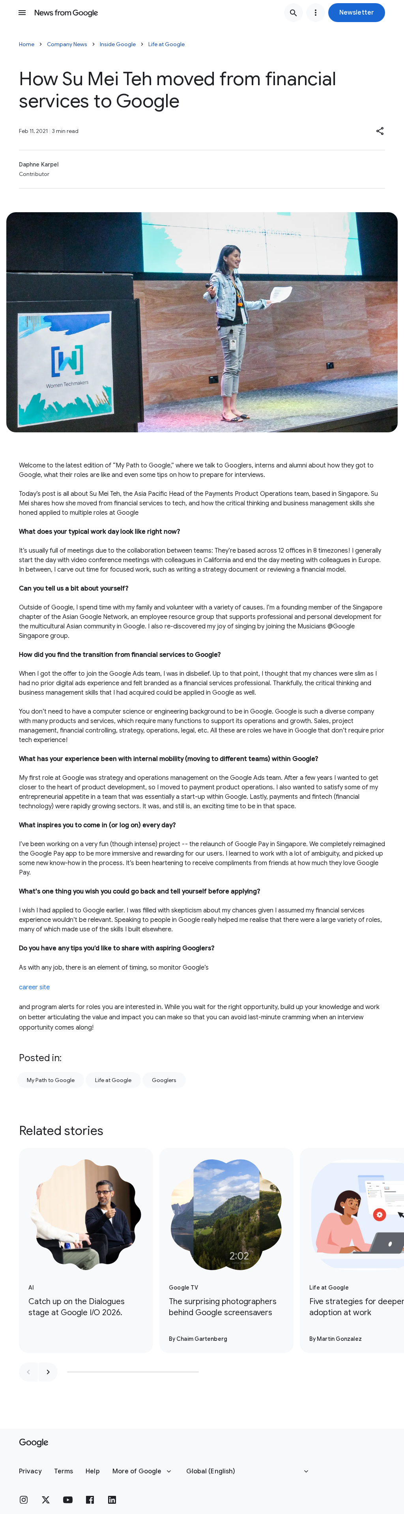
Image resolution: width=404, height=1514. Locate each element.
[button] (356, 12)
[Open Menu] (22, 12)
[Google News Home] (66, 12)
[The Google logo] (34, 1443)
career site (34, 987)
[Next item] (48, 1372)
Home (26, 44)
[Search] (293, 12)
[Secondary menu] (315, 12)
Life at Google (166, 44)
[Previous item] (28, 1372)
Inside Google (118, 44)
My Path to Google (51, 1080)
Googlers (164, 1080)
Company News (67, 44)
